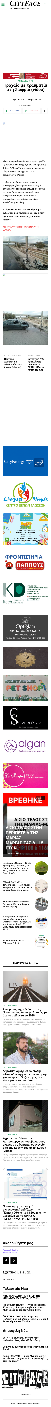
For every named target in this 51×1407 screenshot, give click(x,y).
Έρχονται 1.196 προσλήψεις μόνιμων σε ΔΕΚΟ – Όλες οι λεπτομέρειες (36, 364)
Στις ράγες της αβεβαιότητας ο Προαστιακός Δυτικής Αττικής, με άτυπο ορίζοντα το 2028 (25, 1012)
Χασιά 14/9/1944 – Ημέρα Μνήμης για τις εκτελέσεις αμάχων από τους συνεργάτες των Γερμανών (25, 1358)
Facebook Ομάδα (10, 1252)
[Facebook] (6, 1260)
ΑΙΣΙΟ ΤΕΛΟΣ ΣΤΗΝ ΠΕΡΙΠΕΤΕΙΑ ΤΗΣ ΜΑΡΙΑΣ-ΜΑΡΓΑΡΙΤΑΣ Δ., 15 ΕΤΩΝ (21, 1297)
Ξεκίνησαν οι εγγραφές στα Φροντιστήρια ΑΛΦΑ (25, 1348)
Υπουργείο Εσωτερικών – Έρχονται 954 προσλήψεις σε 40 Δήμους (16, 904)
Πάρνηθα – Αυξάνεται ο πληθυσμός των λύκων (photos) (13, 363)
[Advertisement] (25, 35)
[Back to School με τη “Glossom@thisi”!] (41, 942)
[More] (44, 111)
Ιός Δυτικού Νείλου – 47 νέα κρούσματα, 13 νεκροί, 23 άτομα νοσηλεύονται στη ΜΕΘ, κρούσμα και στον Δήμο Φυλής (17, 868)
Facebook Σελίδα (10, 1250)
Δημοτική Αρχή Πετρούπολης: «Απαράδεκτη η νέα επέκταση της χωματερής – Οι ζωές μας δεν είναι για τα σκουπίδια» (25, 1075)
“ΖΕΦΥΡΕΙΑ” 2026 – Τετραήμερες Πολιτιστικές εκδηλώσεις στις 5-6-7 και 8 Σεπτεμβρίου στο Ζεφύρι (17, 886)
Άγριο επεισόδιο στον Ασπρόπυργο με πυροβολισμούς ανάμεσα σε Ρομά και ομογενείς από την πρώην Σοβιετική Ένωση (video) (24, 1145)
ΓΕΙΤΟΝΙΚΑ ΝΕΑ (25, 81)
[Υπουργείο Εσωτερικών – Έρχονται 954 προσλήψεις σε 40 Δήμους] (41, 904)
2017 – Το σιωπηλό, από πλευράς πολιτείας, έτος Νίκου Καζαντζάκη (21, 1339)
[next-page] (43, 798)
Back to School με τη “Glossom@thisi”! (13, 941)
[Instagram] (13, 1260)
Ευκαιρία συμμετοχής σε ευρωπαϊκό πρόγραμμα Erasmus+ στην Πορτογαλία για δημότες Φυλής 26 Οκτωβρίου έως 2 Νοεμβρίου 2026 (17, 923)
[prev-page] (38, 798)
